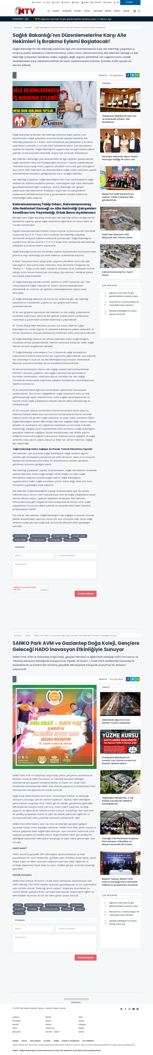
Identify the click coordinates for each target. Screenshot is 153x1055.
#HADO (18, 905)
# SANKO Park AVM (33, 905)
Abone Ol (103, 75)
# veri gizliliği (55, 540)
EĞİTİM (108, 11)
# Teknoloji (19, 909)
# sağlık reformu (37, 540)
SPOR (86, 11)
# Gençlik (67, 909)
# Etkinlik (32, 909)
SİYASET (78, 11)
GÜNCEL (56, 11)
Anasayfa (18, 27)
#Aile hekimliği (21, 536)
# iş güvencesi (71, 540)
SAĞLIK (126, 11)
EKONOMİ (67, 11)
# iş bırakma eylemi (40, 536)
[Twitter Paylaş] (133, 75)
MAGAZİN (98, 11)
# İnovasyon (77, 905)
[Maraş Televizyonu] (24, 11)
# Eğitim (79, 909)
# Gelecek (19, 913)
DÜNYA (117, 11)
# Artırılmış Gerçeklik (49, 909)
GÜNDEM (28, 27)
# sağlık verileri (79, 536)
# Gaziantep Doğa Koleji (56, 905)
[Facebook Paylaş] (128, 75)
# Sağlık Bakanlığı (60, 536)
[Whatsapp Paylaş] (137, 75)
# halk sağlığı (20, 540)
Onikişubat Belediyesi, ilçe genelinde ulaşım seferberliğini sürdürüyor (71, 18)
